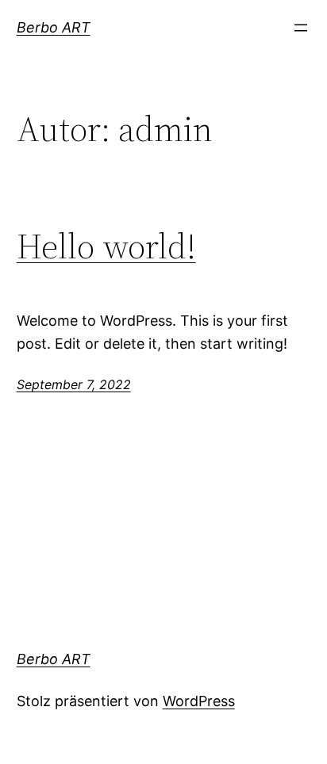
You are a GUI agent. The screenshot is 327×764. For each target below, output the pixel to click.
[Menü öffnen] (300, 27)
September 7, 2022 (74, 384)
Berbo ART (53, 27)
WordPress (199, 701)
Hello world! (106, 247)
